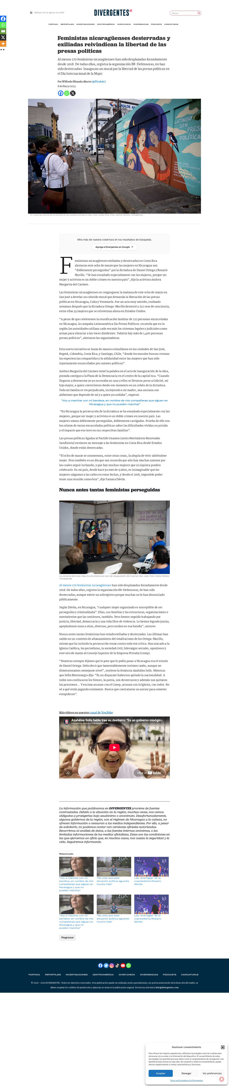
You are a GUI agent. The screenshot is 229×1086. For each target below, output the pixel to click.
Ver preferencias (212, 1073)
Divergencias (141, 24)
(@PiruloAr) (99, 82)
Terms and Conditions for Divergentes (186, 1080)
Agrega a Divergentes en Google (112, 247)
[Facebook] (3, 19)
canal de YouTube (101, 713)
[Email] (3, 31)
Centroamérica (106, 24)
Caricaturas (171, 24)
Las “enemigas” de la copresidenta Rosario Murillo (147, 881)
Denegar (186, 1073)
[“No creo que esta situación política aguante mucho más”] (114, 866)
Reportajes (67, 24)
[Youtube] (122, 965)
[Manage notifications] (221, 1079)
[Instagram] (111, 965)
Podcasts (156, 24)
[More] (3, 44)
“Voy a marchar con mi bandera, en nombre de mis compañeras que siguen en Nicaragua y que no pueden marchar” (76, 884)
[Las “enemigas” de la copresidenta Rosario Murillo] (151, 866)
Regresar (67, 937)
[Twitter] (106, 965)
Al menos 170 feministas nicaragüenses (85, 585)
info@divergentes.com (167, 987)
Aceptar (160, 1073)
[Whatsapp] (3, 25)
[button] (222, 1047)
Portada (53, 24)
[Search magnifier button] (199, 13)
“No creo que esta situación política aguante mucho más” (113, 881)
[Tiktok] (117, 965)
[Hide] (1, 49)
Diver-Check (124, 24)
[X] (3, 37)
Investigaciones (85, 24)
